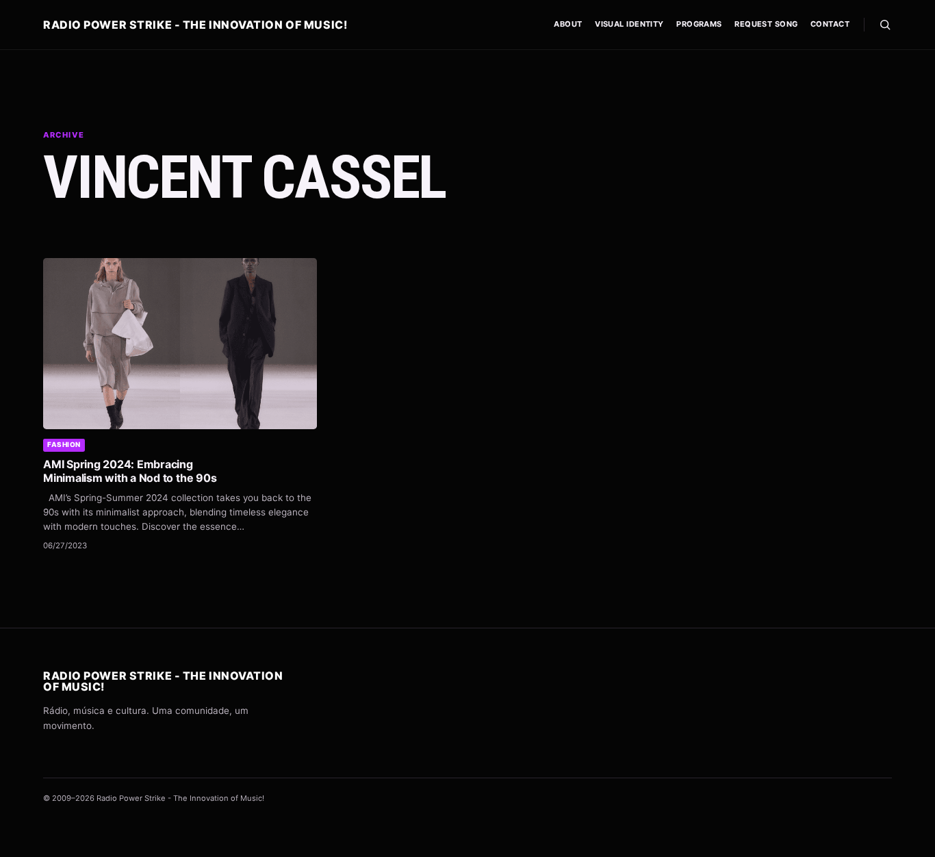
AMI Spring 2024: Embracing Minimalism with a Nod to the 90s (129, 471)
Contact (829, 24)
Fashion (64, 444)
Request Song (765, 24)
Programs (699, 24)
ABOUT (568, 24)
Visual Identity (629, 24)
